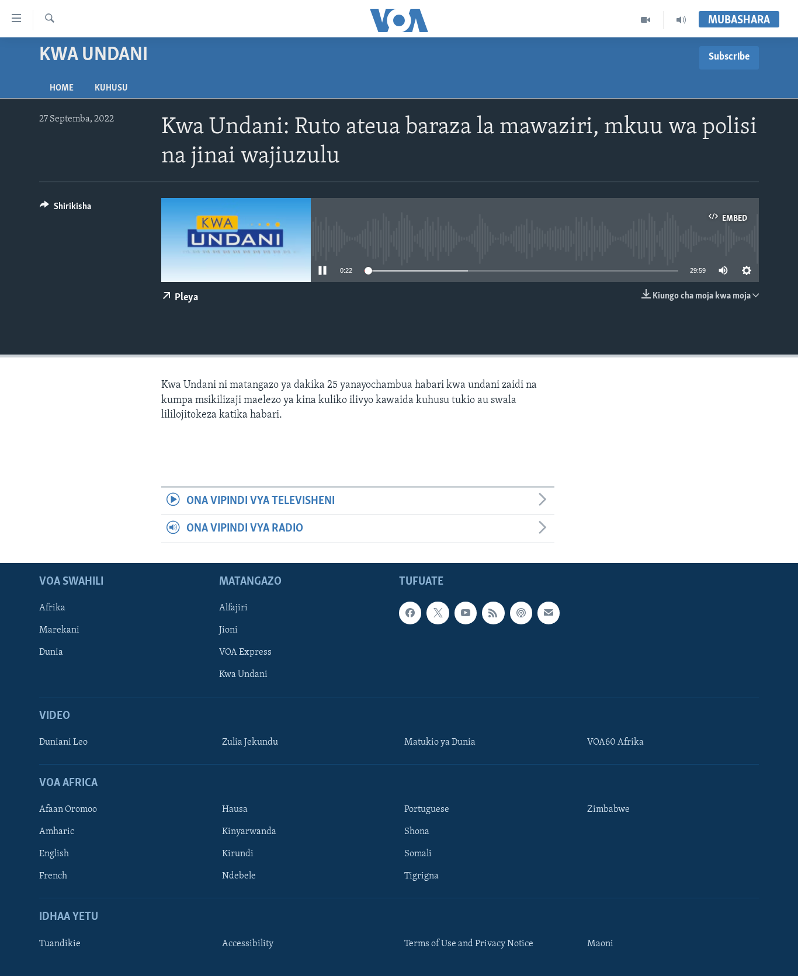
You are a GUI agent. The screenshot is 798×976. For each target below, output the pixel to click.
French (53, 876)
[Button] (65, 209)
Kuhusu (111, 88)
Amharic (56, 831)
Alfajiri (233, 608)
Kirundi (238, 854)
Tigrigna (421, 876)
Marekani (59, 630)
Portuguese (426, 809)
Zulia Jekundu (250, 742)
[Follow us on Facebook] (410, 613)
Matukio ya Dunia (440, 742)
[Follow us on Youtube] (465, 613)
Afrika (52, 608)
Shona (416, 831)
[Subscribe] (548, 613)
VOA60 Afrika (615, 742)
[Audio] (681, 20)
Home (62, 88)
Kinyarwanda (249, 831)
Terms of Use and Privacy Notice (468, 944)
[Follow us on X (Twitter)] (437, 613)
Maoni (600, 944)
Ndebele (239, 876)
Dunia (51, 652)
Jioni (228, 630)
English (54, 854)
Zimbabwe (608, 809)
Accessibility (247, 944)
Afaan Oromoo (68, 809)
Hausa (235, 809)
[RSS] (493, 613)
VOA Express (245, 652)
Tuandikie (60, 944)
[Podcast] (521, 613)
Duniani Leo (63, 742)
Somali (418, 854)
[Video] (646, 20)
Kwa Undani (243, 674)
